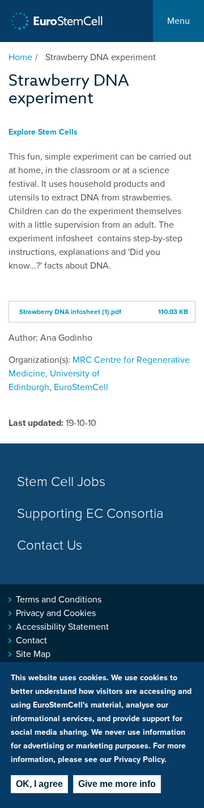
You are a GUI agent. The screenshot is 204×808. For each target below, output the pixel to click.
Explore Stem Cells (43, 132)
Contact (31, 640)
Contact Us (49, 545)
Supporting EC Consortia (90, 513)
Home (20, 57)
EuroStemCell (81, 387)
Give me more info (117, 784)
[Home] (57, 21)
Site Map (33, 654)
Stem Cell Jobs (61, 482)
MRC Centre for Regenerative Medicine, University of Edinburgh (99, 373)
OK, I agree (39, 784)
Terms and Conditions (58, 599)
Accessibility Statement (62, 627)
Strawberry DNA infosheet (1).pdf (70, 312)
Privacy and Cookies (56, 613)
